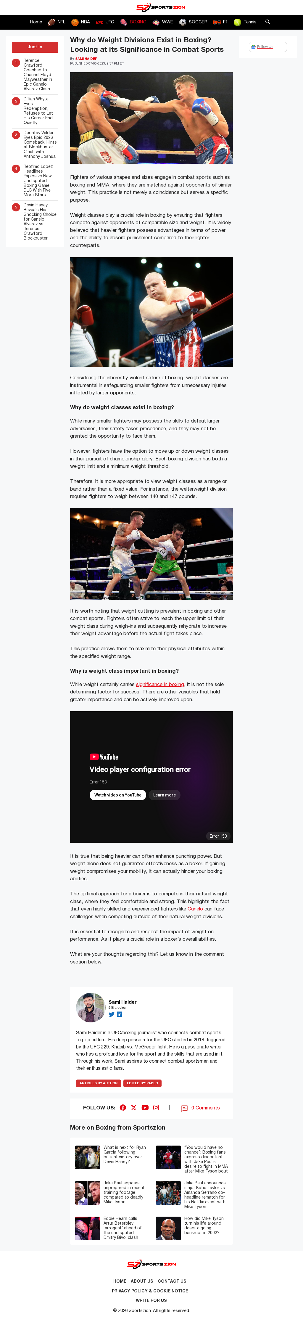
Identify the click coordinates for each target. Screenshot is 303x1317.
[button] (268, 22)
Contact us (172, 1282)
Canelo (195, 909)
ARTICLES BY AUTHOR (98, 1083)
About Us (142, 1282)
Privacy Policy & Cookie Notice (150, 1291)
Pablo (142, 1083)
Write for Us (151, 1301)
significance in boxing (160, 684)
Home (36, 22)
